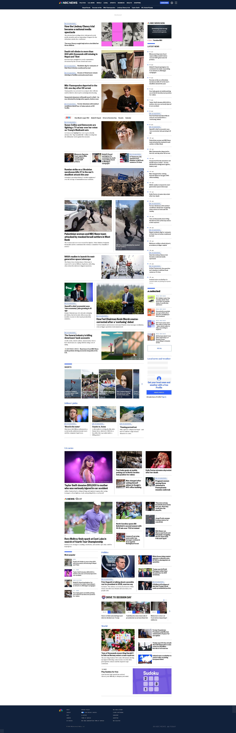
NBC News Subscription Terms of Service (92, 720)
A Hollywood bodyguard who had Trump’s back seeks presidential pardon (162, 586)
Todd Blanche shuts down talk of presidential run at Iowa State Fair (137, 617)
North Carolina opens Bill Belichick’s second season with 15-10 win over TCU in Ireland (129, 525)
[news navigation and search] (176, 3)
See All (159, 348)
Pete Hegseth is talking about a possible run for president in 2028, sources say (117, 583)
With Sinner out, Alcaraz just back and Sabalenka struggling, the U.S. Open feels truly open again (162, 534)
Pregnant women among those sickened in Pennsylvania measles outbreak (162, 485)
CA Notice (84, 715)
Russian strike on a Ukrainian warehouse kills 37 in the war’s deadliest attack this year (79, 172)
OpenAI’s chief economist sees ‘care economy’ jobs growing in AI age (78, 308)
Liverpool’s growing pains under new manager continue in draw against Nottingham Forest (133, 540)
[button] (106, 3)
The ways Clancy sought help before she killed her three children (82, 44)
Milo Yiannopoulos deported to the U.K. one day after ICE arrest (81, 86)
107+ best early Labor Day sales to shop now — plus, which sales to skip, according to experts (163, 326)
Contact (68, 712)
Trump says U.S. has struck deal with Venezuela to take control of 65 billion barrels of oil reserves (162, 645)
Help (67, 715)
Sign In (164, 397)
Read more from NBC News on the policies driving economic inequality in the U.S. (81, 351)
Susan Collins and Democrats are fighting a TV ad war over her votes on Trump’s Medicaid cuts (81, 127)
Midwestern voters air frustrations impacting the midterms (159, 618)
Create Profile (159, 392)
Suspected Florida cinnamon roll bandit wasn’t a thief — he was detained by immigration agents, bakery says (160, 163)
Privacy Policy (85, 709)
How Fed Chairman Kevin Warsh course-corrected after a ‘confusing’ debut (117, 320)
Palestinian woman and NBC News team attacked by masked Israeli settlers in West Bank (87, 236)
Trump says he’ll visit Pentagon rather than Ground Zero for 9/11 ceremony (160, 572)
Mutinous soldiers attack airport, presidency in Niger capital (160, 244)
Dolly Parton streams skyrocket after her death (159, 195)
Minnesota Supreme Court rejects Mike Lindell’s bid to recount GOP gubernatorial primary (158, 56)
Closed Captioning (118, 712)
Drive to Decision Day (110, 118)
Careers (68, 718)
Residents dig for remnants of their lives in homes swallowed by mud (81, 67)
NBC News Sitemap (118, 709)
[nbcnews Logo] (61, 710)
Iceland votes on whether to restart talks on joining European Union (160, 281)
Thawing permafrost (128, 427)
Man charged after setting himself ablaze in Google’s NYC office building (159, 175)
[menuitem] (83, 3)
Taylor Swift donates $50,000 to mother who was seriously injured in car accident (160, 104)
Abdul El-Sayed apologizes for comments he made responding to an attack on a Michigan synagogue (159, 69)
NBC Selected (116, 720)
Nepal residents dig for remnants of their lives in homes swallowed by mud (160, 234)
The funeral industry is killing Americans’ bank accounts (78, 336)
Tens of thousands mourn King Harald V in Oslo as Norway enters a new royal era (160, 220)
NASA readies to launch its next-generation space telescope (80, 258)
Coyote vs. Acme (99, 426)
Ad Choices (69, 720)
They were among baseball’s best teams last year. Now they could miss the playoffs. (163, 506)
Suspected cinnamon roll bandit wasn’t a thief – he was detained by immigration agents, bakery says (82, 98)
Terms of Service (86, 718)
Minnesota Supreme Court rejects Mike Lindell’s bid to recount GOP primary (81, 158)
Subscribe (115, 715)
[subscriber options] (172, 3)
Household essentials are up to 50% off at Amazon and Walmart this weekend (163, 313)
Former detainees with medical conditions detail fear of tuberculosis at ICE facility (82, 106)
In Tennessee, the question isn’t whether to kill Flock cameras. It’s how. (136, 159)
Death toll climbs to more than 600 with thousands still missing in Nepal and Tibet (81, 54)
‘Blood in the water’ (72, 426)
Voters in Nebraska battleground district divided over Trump (112, 617)
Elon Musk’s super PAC (82, 118)
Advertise (115, 718)
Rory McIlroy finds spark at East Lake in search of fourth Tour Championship (85, 540)
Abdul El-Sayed (96, 118)
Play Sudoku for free (109, 671)
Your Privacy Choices (91, 712)
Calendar (128, 118)
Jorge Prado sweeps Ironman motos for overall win (162, 520)
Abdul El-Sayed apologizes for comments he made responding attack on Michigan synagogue (109, 158)
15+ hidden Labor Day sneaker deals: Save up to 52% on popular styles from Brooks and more (163, 301)
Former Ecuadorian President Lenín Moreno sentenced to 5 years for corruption (161, 632)
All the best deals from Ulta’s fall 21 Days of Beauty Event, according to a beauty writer (163, 339)
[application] (122, 34)
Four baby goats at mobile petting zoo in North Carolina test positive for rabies (160, 93)
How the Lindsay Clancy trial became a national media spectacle (80, 29)
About (68, 709)
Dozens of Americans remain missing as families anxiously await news (81, 74)
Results (120, 118)
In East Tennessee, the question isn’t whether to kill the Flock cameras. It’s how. (159, 270)
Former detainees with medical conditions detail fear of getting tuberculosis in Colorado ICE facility (159, 208)
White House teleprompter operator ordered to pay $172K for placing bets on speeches (162, 559)
